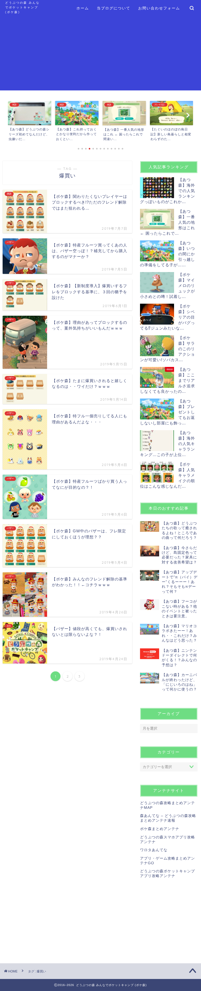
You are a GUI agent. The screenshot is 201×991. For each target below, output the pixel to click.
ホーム (82, 8)
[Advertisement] (100, 53)
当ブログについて (113, 8)
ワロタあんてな (154, 850)
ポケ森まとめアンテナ (159, 829)
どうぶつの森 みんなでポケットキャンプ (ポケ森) (22, 7)
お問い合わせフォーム (159, 8)
